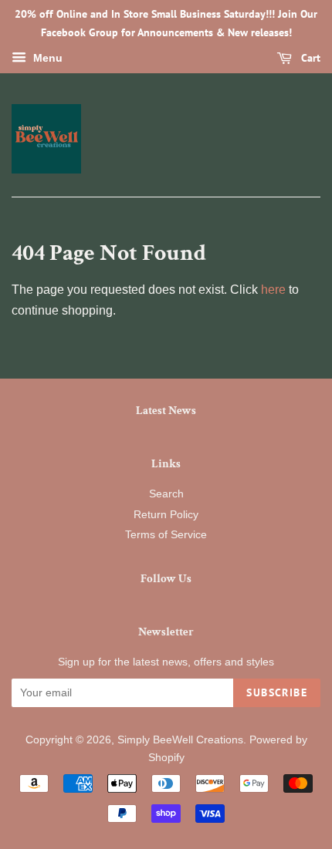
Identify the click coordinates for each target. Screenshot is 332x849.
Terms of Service (166, 535)
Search (166, 494)
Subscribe (276, 692)
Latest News (166, 410)
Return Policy (166, 515)
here (273, 289)
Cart (309, 58)
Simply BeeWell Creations (180, 740)
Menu (46, 58)
